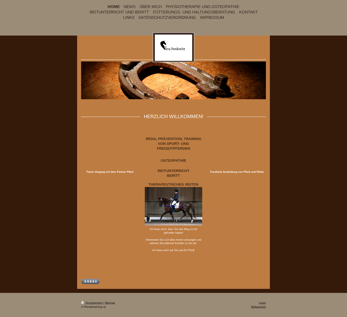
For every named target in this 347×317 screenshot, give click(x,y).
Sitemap (110, 302)
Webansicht (258, 306)
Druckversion (94, 302)
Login (262, 302)
